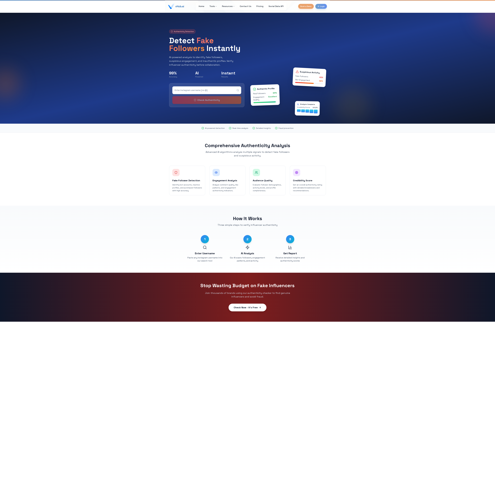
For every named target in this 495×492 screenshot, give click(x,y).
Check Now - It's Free (246, 307)
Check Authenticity (208, 100)
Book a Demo (306, 6)
